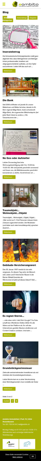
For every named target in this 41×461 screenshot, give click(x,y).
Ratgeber (33, 18)
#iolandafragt (22, 18)
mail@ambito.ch (24, 424)
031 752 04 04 (11, 424)
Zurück (6, 401)
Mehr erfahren (18, 457)
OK (33, 456)
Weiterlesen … (10, 71)
